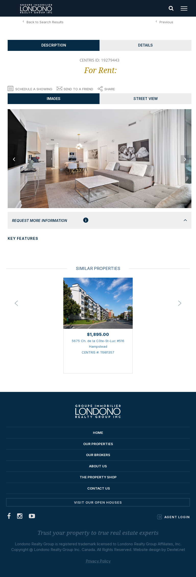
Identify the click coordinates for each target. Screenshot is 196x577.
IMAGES (53, 98)
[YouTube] (32, 517)
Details (145, 45)
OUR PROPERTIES (98, 444)
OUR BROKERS (98, 455)
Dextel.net (176, 549)
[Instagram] (20, 517)
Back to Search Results (45, 22)
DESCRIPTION (53, 45)
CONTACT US (98, 488)
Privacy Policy (98, 561)
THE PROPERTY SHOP (98, 477)
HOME (98, 433)
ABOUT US (98, 466)
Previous (166, 22)
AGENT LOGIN (177, 517)
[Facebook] (9, 517)
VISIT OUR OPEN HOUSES (98, 502)
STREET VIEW (145, 98)
